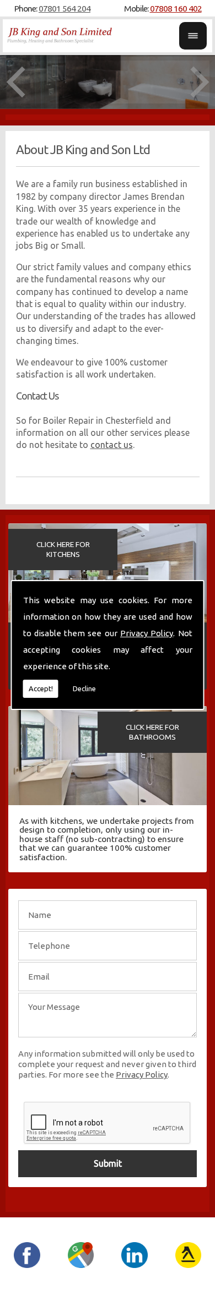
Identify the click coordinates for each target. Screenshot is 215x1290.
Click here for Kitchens (63, 549)
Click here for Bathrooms (152, 732)
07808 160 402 (176, 8)
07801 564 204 (64, 8)
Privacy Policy (146, 633)
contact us (111, 445)
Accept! (41, 688)
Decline (84, 688)
